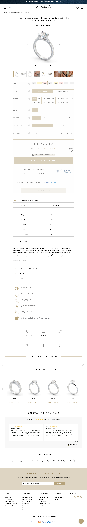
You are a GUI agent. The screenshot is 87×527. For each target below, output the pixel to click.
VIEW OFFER (47, 1)
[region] (43, 431)
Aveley (53, 399)
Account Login (59, 497)
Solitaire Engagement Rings (21, 461)
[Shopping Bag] (82, 7)
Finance (41, 499)
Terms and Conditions (11, 503)
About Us (8, 497)
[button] (6, 432)
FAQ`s (24, 510)
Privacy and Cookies (11, 505)
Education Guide (27, 497)
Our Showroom (9, 501)
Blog (56, 499)
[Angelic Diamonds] (43, 7)
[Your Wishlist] (77, 7)
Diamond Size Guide (28, 505)
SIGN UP (60, 483)
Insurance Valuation (28, 507)
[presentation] (27, 44)
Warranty (41, 507)
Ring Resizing (26, 503)
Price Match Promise (44, 505)
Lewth (15, 399)
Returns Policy (43, 501)
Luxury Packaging (27, 499)
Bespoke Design (43, 497)
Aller (72, 399)
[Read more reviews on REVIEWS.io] (73, 445)
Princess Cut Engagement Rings (41, 461)
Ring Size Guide (27, 501)
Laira (34, 399)
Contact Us (8, 499)
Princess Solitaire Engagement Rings (63, 461)
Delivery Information (45, 503)
